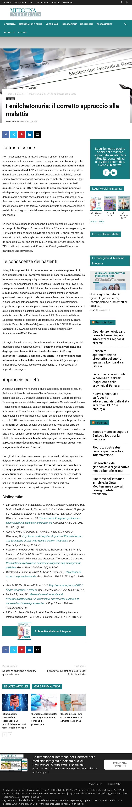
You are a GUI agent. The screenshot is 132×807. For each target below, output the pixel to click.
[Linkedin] (127, 2)
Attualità (10, 24)
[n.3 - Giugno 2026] (24, 631)
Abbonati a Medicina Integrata (53, 631)
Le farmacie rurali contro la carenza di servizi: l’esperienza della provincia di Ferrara (109, 379)
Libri (31, 2)
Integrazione (69, 24)
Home (9, 93)
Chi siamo (6, 2)
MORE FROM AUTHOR (47, 686)
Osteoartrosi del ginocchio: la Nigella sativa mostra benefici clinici (110, 467)
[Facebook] (121, 2)
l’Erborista (101, 422)
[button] (125, 24)
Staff (92, 310)
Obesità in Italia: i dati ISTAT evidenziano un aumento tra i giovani (71, 717)
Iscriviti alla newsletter (105, 234)
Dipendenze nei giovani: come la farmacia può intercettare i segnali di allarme (108, 337)
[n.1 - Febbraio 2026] (124, 204)
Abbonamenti (42, 2)
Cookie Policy (114, 784)
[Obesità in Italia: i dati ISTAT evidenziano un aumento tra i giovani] (73, 702)
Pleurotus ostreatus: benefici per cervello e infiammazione (107, 451)
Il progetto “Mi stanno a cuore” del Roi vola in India (66, 672)
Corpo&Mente (104, 24)
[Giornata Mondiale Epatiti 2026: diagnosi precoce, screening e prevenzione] (44, 702)
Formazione (20, 2)
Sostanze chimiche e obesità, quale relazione (19, 672)
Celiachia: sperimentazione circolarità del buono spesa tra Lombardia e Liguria (108, 358)
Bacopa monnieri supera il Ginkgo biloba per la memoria (110, 435)
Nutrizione (52, 24)
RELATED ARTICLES (16, 686)
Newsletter (68, 2)
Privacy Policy (95, 784)
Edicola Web (97, 221)
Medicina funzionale (30, 24)
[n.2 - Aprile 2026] (110, 204)
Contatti (55, 2)
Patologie (20, 93)
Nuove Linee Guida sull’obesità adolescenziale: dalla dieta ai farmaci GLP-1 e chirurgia (110, 401)
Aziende (22, 32)
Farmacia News (104, 322)
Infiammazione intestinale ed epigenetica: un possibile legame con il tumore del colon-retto (14, 721)
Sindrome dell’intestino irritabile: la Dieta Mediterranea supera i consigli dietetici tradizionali (108, 486)
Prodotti (9, 32)
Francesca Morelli (15, 121)
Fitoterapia (86, 24)
